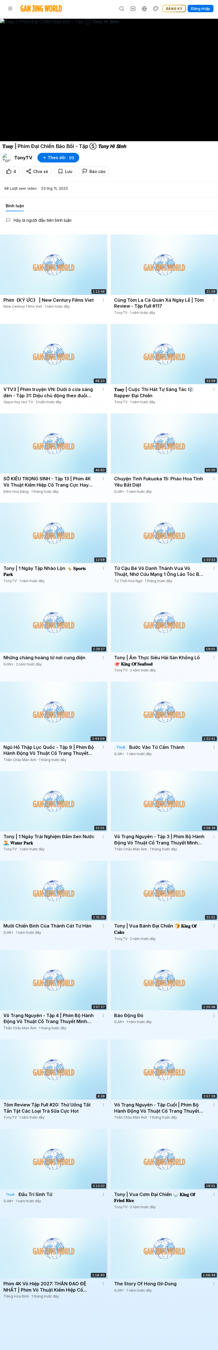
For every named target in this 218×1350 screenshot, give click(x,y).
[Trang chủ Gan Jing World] (41, 8)
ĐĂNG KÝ (174, 8)
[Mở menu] (10, 8)
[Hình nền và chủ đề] (156, 8)
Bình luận (15, 205)
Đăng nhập (200, 8)
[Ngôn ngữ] (144, 8)
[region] (109, 80)
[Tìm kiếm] (122, 8)
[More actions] (103, 300)
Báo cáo (97, 171)
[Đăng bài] (133, 8)
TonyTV (23, 157)
